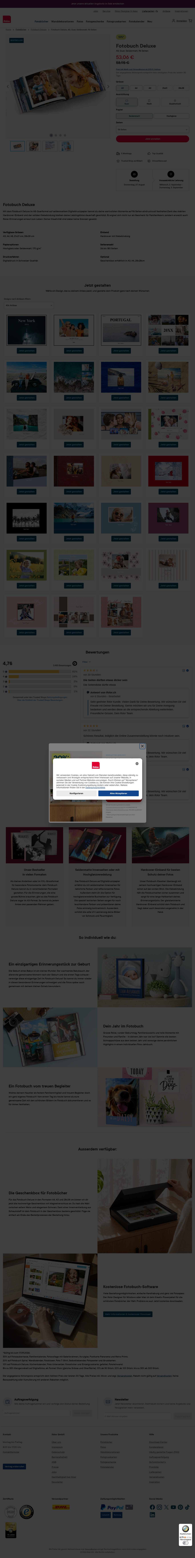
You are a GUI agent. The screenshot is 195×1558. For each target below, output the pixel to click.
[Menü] (190, 1525)
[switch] (185, 1543)
